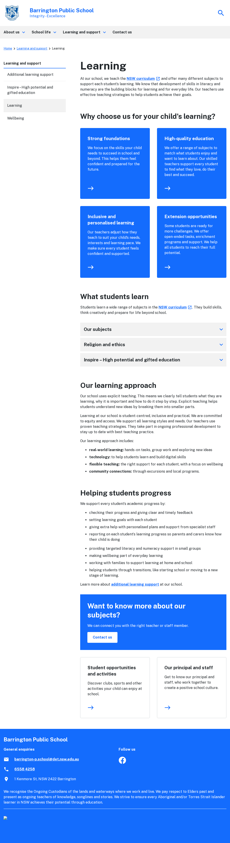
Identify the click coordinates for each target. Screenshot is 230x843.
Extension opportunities (190, 216)
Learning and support (32, 48)
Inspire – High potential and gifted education (154, 359)
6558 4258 (24, 769)
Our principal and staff (188, 667)
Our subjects (154, 329)
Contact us (102, 637)
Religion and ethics (154, 344)
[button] (14, 32)
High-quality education (189, 138)
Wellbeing (15, 118)
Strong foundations (109, 138)
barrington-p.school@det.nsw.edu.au (46, 759)
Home (8, 48)
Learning (14, 105)
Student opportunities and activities (112, 671)
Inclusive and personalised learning (111, 220)
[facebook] (122, 762)
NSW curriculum (143, 78)
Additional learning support (30, 74)
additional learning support (135, 584)
